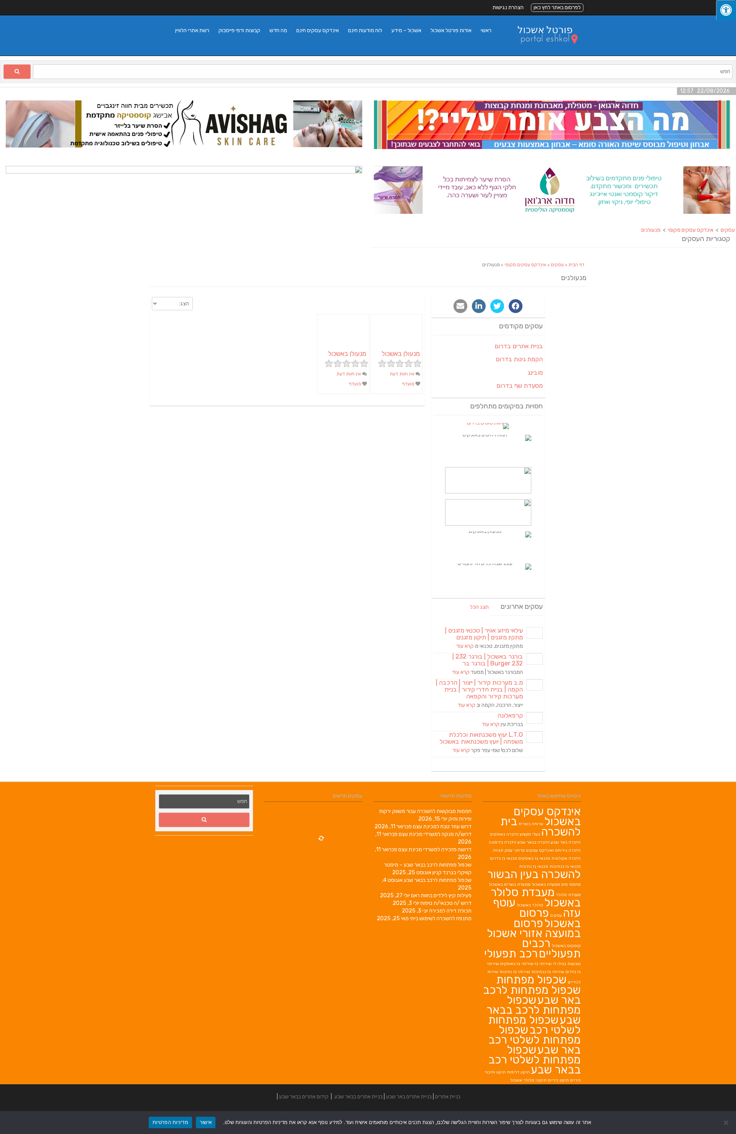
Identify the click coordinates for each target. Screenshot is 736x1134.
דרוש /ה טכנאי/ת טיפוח (446, 903)
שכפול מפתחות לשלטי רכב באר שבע (534, 1039)
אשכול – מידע (406, 30)
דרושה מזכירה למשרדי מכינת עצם (435, 849)
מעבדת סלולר (568, 894)
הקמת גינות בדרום (519, 359)
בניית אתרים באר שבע (409, 1096)
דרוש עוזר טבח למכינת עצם (442, 826)
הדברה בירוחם (568, 850)
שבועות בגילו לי (567, 963)
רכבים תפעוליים (551, 948)
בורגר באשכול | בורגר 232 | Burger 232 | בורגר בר (487, 660)
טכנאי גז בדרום (503, 858)
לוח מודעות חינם (365, 30)
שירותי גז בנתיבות (547, 971)
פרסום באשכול (550, 918)
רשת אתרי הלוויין (192, 30)
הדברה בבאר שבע (534, 842)
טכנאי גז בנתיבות (565, 866)
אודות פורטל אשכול (451, 30)
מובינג (535, 372)
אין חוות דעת (403, 374)
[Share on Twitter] (497, 306)
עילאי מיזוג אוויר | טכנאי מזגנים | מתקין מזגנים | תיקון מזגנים (484, 634)
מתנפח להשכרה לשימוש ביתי (441, 918)
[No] (726, 1122)
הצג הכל (479, 607)
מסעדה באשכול (546, 884)
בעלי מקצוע (530, 834)
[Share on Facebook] (515, 306)
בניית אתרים (447, 1096)
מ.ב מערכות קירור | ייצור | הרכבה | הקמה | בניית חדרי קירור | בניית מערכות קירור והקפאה (479, 689)
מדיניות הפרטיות (170, 1122)
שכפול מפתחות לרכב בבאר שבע (438, 880)
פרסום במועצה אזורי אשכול (534, 928)
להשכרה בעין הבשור (534, 874)
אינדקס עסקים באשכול (547, 816)
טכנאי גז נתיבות (533, 866)
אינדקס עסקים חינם (317, 30)
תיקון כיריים (558, 1080)
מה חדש (278, 30)
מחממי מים (571, 884)
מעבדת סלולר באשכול (536, 897)
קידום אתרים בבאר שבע (304, 1096)
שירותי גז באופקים (517, 963)
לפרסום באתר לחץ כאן (557, 7)
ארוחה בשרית (530, 823)
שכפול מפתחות (531, 979)
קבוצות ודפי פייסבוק (239, 30)
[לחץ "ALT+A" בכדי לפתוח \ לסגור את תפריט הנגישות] (726, 10)
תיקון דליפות (518, 1072)
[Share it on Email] (460, 306)
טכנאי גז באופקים (534, 858)
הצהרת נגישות (508, 7)
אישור (206, 1122)
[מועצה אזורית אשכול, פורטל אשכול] (543, 51)
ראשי (486, 30)
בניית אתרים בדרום (519, 346)
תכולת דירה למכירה (450, 911)
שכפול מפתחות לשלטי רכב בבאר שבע (534, 1059)
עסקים (557, 264)
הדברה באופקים (504, 834)
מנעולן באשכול (401, 353)
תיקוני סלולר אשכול (528, 1080)
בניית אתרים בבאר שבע (358, 1096)
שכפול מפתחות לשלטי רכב (534, 1024)
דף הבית (576, 264)
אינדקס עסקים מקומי (525, 264)
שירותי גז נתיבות (514, 971)
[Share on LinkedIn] (479, 306)
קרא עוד (465, 646)
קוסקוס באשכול (566, 945)
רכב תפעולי (511, 953)
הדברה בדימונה (502, 842)
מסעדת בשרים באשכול (510, 884)
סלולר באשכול (530, 905)
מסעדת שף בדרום (519, 385)
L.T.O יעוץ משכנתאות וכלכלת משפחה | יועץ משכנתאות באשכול (481, 738)
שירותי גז (543, 963)
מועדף (409, 384)
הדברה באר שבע (566, 842)
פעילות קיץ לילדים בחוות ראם (441, 895)
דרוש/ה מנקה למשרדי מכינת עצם (435, 834)
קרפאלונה (510, 715)
